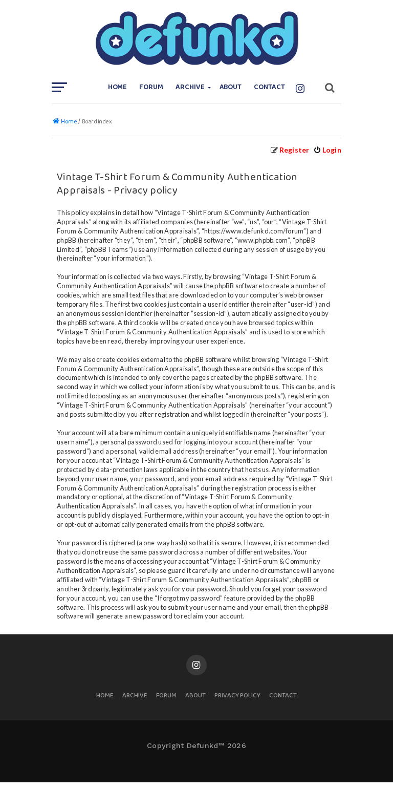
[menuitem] (327, 149)
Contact (269, 87)
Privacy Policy (237, 696)
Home (117, 87)
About (231, 87)
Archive (190, 87)
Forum (151, 87)
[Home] (196, 38)
